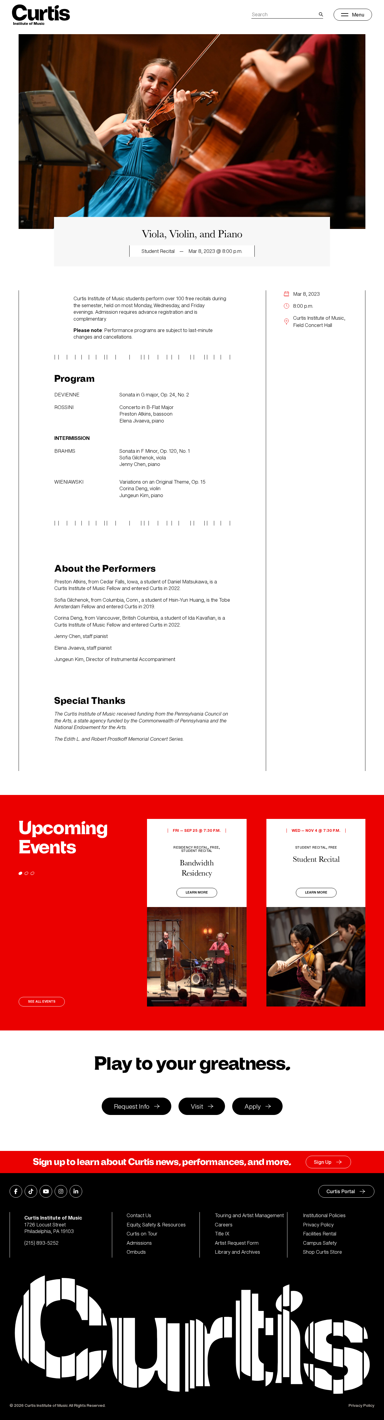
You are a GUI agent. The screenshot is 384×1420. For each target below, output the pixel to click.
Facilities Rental (319, 1233)
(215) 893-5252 (41, 1243)
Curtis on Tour (142, 1233)
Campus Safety (320, 1243)
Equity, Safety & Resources (156, 1224)
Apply (252, 1106)
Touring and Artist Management (249, 1215)
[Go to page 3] (32, 873)
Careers (223, 1224)
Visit (197, 1106)
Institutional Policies (324, 1215)
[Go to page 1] (20, 873)
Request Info (131, 1106)
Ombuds (136, 1252)
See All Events (42, 1001)
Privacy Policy (318, 1224)
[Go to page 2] (26, 873)
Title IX (222, 1233)
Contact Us (139, 1215)
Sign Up (323, 1162)
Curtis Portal (340, 1191)
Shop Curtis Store (322, 1252)
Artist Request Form (237, 1243)
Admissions (139, 1243)
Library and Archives (237, 1252)
